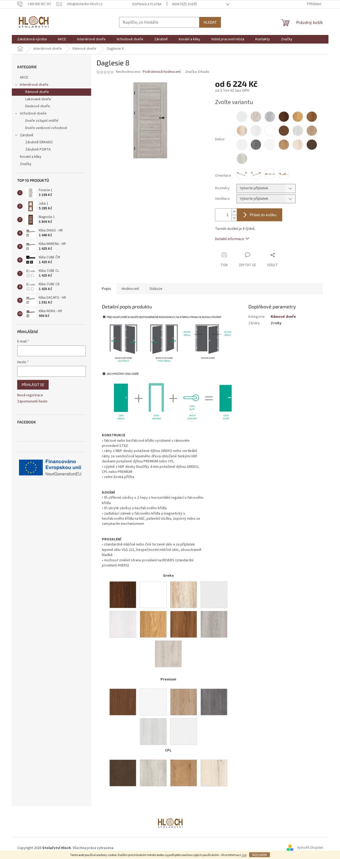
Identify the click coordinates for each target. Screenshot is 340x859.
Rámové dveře (37, 92)
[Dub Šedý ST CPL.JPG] (214, 773)
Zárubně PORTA (38, 149)
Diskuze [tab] (156, 288)
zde (243, 855)
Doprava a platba (147, 4)
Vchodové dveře (33, 113)
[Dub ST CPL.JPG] (183, 773)
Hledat (210, 22)
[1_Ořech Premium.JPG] (123, 702)
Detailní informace (229, 239)
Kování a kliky (30, 156)
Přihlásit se (33, 384)
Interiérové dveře (34, 84)
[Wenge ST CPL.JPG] (123, 773)
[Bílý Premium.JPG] (153, 702)
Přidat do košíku (263, 214)
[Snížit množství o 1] (234, 218)
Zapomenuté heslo (32, 401)
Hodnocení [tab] (130, 288)
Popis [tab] (106, 288)
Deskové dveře (37, 106)
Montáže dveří (184, 4)
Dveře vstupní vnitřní (41, 120)
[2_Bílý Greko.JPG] (214, 594)
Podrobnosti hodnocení (162, 71)
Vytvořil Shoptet (310, 848)
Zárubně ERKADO (39, 142)
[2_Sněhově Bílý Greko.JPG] (153, 594)
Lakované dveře (38, 99)
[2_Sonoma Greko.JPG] (183, 594)
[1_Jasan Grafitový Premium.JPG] (214, 702)
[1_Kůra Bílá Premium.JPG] (183, 731)
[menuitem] (32, 39)
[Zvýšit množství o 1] (234, 212)
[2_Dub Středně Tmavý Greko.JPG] (183, 624)
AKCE (24, 77)
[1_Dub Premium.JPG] (183, 702)
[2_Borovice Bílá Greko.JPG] (123, 624)
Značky (25, 164)
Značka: (197, 71)
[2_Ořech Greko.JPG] (123, 594)
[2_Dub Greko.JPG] (153, 624)
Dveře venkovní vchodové (46, 128)
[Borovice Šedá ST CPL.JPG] (153, 773)
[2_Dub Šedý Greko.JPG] (214, 624)
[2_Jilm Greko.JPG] (168, 654)
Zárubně (26, 135)
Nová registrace (30, 395)
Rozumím (259, 855)
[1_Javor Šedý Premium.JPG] (153, 731)
